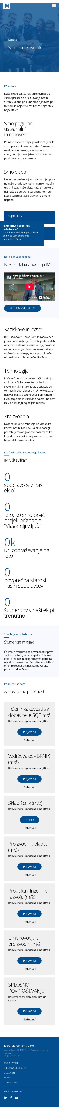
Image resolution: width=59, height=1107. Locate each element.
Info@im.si (8, 1053)
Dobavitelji (9, 1072)
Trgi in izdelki (11, 1063)
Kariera (8, 1077)
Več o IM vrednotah (23, 308)
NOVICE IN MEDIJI (11, 1082)
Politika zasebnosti (13, 1091)
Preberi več (30, 740)
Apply (30, 820)
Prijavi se (30, 732)
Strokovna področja (15, 1067)
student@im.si (21, 669)
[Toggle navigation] (54, 5)
